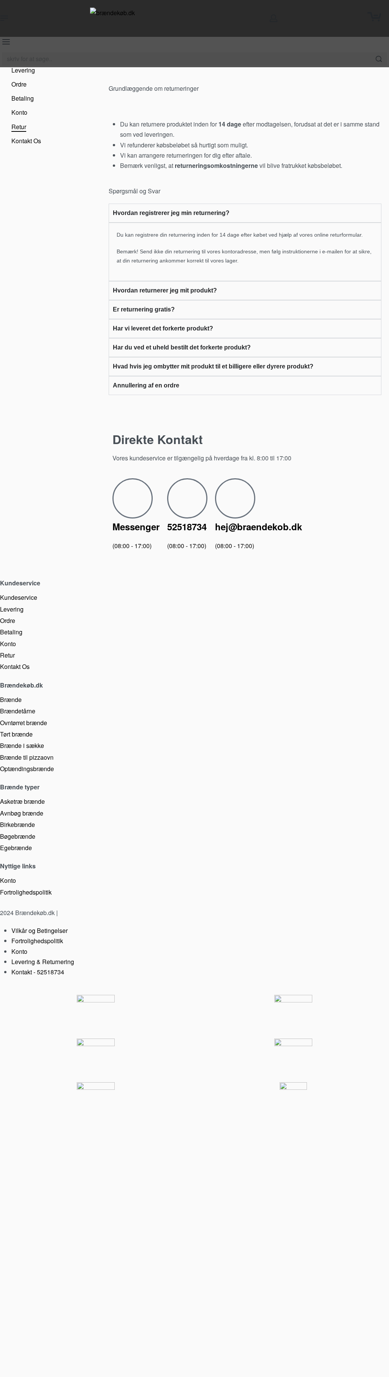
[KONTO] (273, 18)
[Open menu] (4, 18)
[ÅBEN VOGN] (374, 16)
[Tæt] (384, 59)
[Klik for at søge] (378, 58)
